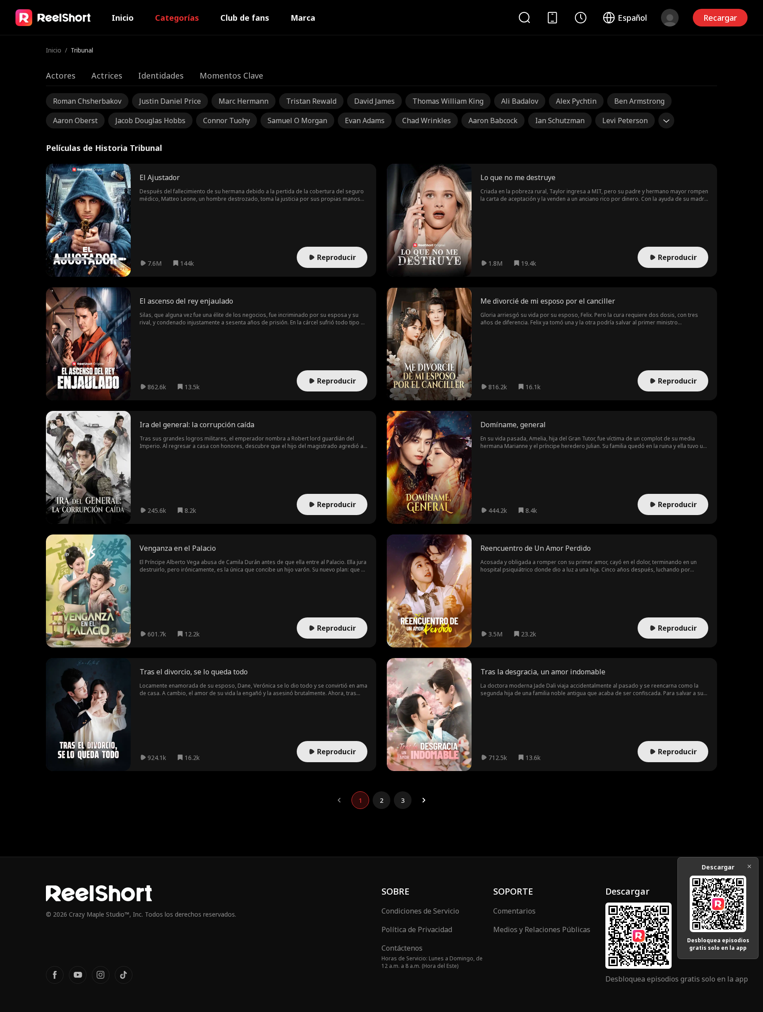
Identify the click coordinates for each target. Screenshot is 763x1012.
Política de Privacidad (417, 929)
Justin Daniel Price (170, 101)
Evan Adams (365, 120)
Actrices (106, 75)
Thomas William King (447, 101)
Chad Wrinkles (426, 120)
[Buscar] (524, 17)
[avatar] (670, 17)
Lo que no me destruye (517, 177)
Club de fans (244, 17)
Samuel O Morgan (297, 120)
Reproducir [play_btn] (336, 257)
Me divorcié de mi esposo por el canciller (547, 301)
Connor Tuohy (226, 120)
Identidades (161, 75)
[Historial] (581, 18)
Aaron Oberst (75, 120)
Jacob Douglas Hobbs (150, 120)
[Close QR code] (749, 866)
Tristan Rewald (311, 101)
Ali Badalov (519, 101)
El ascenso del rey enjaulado (186, 301)
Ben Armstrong (639, 101)
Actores (61, 75)
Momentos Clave (231, 75)
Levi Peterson (625, 120)
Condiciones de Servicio (420, 911)
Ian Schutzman (560, 120)
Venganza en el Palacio (178, 548)
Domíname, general (513, 424)
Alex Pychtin (576, 101)
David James (374, 101)
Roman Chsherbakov (87, 101)
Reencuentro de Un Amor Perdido (535, 548)
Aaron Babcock (492, 120)
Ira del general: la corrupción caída (197, 424)
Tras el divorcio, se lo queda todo (194, 672)
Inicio (123, 17)
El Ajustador (160, 177)
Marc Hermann (243, 101)
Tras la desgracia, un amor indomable (542, 672)
